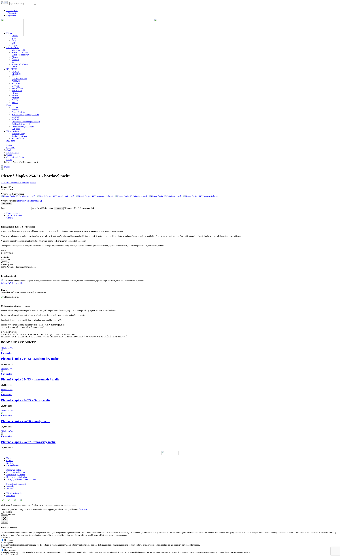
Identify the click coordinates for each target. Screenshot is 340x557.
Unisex (9, 159)
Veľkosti (15, 119)
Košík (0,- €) (12, 10)
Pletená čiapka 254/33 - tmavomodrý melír (30, 379)
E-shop (9, 145)
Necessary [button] (5, 537)
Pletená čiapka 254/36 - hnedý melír (25, 421)
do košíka (59, 208)
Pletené (33, 182)
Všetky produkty (19, 50)
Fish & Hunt (17, 90)
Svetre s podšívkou (20, 52)
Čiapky (15, 57)
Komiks (15, 102)
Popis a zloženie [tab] (13, 213)
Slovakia (15, 86)
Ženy (14, 40)
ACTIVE (16, 81)
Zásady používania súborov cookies (21, 479)
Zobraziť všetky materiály (12, 283)
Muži (14, 38)
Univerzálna (6, 203)
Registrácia (11, 15)
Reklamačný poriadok (21, 124)
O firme (15, 107)
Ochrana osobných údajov (23, 126)
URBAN (15, 71)
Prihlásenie (11, 13)
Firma (8, 105)
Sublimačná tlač (18, 138)
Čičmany (15, 93)
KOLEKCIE (11, 69)
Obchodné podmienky (15, 472)
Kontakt (15, 110)
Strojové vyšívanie (19, 136)
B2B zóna (16, 129)
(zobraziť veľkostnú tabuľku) (29, 201)
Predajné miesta (18, 112)
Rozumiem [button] (7, 512)
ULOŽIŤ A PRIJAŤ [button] (9, 555)
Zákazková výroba (14, 131)
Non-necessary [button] (7, 547)
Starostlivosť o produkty (16, 484)
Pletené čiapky (12, 152)
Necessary (8, 540)
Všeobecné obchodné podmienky (26, 122)
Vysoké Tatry (17, 88)
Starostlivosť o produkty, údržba (25, 114)
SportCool (16, 83)
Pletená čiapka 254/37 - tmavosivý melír (28, 442)
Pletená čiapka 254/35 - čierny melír (25, 400)
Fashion (15, 95)
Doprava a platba (13, 470)
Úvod (8, 458)
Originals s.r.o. (70, 505)
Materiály (16, 117)
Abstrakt (15, 98)
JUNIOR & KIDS (19, 79)
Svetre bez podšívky (20, 55)
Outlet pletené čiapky (15, 157)
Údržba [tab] (9, 218)
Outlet (14, 67)
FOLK (14, 76)
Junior (14, 45)
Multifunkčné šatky (20, 64)
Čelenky (15, 59)
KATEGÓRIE (12, 47)
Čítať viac (83, 509)
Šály (13, 62)
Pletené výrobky (18, 133)
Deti (13, 43)
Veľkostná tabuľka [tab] (14, 215)
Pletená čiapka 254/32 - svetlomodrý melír (30, 358)
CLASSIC (16, 74)
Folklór (15, 100)
